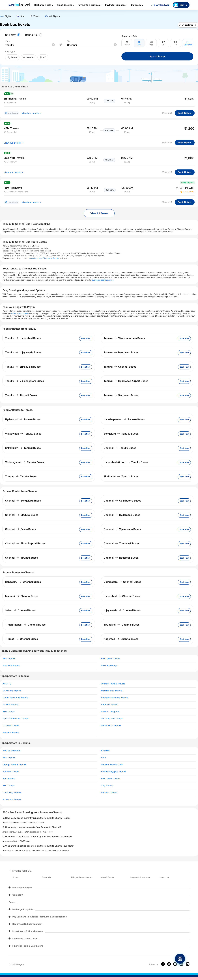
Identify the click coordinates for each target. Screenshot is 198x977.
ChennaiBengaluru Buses (23, 500)
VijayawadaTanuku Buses (23, 433)
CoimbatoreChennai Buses (122, 581)
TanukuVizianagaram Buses (24, 380)
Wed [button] (151, 45)
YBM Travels (8, 658)
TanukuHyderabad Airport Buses (126, 380)
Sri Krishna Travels (110, 658)
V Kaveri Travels (109, 704)
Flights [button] (7, 16)
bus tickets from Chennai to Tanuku (44, 258)
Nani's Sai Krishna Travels (15, 718)
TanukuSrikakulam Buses (23, 366)
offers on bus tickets (20, 313)
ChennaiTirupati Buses (21, 557)
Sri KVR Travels (10, 704)
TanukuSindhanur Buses (121, 395)
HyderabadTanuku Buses (23, 419)
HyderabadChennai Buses (122, 596)
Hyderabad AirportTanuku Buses (126, 462)
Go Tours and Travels (112, 718)
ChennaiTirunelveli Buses (122, 543)
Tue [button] (139, 45)
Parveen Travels (10, 771)
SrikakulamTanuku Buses (23, 447)
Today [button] (127, 45)
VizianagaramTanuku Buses (24, 462)
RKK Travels (8, 785)
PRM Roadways (109, 665)
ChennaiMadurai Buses (21, 514)
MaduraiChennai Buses (21, 596)
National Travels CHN (112, 764)
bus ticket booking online (103, 280)
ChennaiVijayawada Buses (122, 529)
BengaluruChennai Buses (23, 581)
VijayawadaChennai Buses (122, 610)
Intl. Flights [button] (54, 16)
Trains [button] (36, 16)
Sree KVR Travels (11, 665)
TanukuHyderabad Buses (23, 338)
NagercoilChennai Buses (121, 638)
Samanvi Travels (10, 732)
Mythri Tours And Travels (15, 697)
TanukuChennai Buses (120, 366)
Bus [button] (22, 16)
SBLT (103, 757)
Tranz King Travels (11, 792)
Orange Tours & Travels (113, 683)
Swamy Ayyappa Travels (113, 771)
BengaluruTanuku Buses (121, 433)
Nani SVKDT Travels (111, 725)
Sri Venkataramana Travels (114, 697)
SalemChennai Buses (20, 610)
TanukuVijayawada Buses (23, 352)
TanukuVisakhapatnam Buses (124, 338)
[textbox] (30, 45)
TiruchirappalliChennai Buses (25, 624)
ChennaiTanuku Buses (120, 447)
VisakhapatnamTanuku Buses (124, 419)
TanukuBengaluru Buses (121, 352)
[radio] (13, 35)
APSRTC (6, 683)
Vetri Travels (8, 778)
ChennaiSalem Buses (20, 529)
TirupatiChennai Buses (21, 638)
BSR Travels (8, 711)
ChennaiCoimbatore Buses (122, 500)
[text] (5, 16)
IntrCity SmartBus (11, 750)
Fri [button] (175, 45)
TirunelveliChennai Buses (122, 624)
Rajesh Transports (110, 711)
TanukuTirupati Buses (21, 395)
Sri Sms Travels (109, 792)
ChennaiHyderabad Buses (122, 514)
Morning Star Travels (111, 690)
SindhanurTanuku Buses (121, 476)
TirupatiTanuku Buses (21, 476)
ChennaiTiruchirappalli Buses (25, 543)
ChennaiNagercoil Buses (121, 557)
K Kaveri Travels (10, 725)
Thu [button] (163, 45)
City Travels (107, 785)
